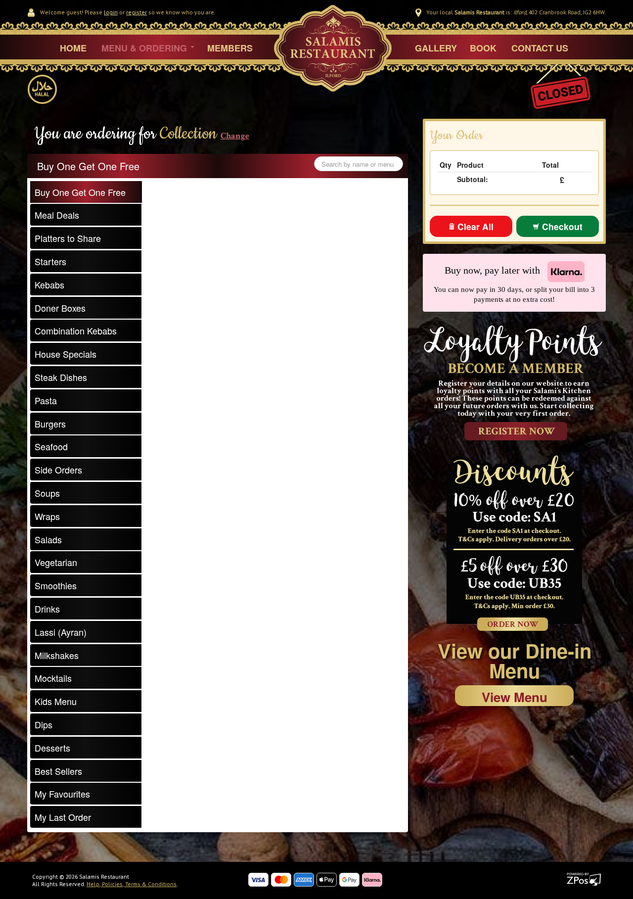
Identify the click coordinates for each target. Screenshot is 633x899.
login (111, 12)
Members (230, 48)
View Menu (514, 697)
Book (483, 48)
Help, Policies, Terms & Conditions (132, 884)
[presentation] (85, 192)
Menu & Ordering (145, 48)
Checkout (561, 226)
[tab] (86, 192)
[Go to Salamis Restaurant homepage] (332, 62)
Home (73, 48)
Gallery (436, 48)
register (136, 12)
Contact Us (539, 48)
